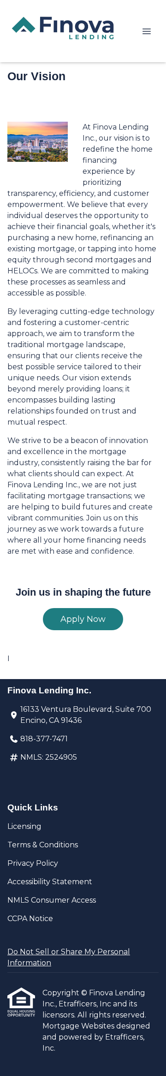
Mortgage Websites (79, 1026)
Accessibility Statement (49, 881)
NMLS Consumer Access (51, 900)
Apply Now (83, 619)
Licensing (24, 826)
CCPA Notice (30, 918)
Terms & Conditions (42, 844)
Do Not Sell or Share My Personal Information (68, 957)
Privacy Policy (32, 863)
